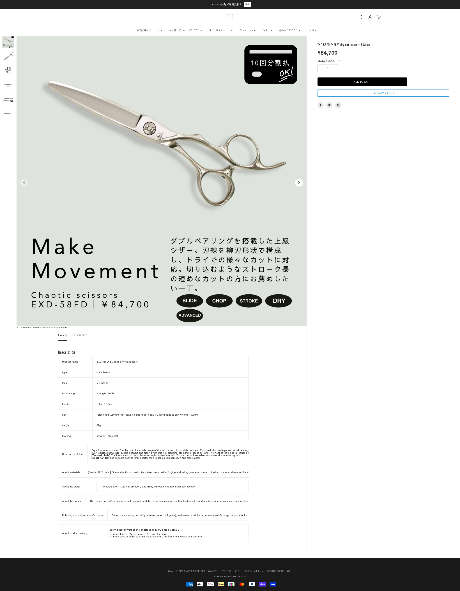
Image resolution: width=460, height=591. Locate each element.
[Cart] (379, 17)
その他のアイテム (288, 30)
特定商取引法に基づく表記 (279, 571)
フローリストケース (220, 30)
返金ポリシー (214, 571)
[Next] (299, 183)
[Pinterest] (338, 105)
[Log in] (370, 17)
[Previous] (24, 183)
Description (80, 335)
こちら (244, 4)
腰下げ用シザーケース (149, 30)
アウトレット (246, 30)
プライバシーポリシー (232, 571)
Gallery (62, 335)
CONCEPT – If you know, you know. (230, 576)
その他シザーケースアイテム (184, 30)
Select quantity (329, 60)
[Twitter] (329, 105)
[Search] (361, 17)
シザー (266, 30)
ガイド (311, 30)
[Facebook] (321, 105)
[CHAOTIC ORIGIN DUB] (230, 17)
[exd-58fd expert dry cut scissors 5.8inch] (162, 181)
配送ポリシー (259, 571)
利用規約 (248, 571)
